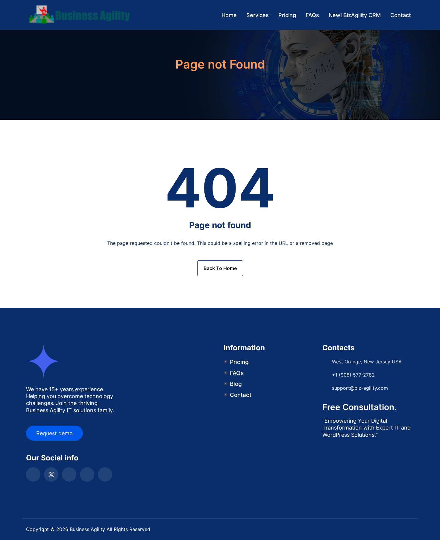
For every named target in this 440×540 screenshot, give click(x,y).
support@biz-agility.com (360, 388)
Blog (236, 383)
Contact (400, 15)
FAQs (312, 15)
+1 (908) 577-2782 (353, 375)
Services (257, 15)
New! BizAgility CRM (355, 15)
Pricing (287, 15)
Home (229, 15)
